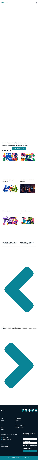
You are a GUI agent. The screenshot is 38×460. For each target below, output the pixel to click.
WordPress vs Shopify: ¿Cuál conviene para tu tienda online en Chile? (10, 211)
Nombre (24, 437)
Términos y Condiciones (27, 448)
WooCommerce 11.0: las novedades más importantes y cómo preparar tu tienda (9, 243)
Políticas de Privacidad (31, 447)
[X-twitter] (32, 410)
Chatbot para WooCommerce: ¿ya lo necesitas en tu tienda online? (26, 211)
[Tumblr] (29, 410)
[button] (36, 3)
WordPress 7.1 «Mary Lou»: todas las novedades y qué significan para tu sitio (10, 180)
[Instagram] (23, 410)
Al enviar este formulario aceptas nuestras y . (30, 447)
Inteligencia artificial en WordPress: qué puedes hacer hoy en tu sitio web (27, 243)
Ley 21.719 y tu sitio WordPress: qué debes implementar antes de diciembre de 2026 (27, 180)
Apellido (31, 437)
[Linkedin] (26, 410)
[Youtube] (36, 410)
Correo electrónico (26, 441)
